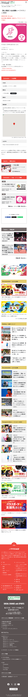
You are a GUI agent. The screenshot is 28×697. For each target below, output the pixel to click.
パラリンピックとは (20, 562)
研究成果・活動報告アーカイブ (9, 676)
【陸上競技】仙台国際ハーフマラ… (8, 6)
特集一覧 (18, 581)
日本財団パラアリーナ (7, 625)
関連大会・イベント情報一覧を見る (17, 206)
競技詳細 (13, 93)
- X (3, 666)
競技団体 (5, 572)
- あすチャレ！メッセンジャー (9, 646)
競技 (4, 566)
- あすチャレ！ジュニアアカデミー (10, 641)
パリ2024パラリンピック (21, 568)
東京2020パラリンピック (21, 573)
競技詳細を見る (17, 171)
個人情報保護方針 (6, 585)
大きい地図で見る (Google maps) (18, 137)
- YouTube (5, 669)
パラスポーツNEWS (7, 574)
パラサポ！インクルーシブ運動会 (10, 650)
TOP (4, 562)
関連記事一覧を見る (21, 258)
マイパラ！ (5, 627)
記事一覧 (18, 579)
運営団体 (18, 587)
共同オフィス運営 (6, 623)
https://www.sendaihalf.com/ (10, 144)
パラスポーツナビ (9, 5)
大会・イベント (17, 5)
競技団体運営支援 (6, 621)
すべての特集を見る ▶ (21, 318)
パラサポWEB (5, 657)
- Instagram (5, 667)
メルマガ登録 (13, 689)
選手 (4, 568)
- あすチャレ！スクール (8, 639)
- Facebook (5, 664)
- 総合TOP (5, 638)
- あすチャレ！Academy (8, 643)
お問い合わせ (19, 589)
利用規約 (18, 585)
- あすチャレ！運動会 (7, 645)
